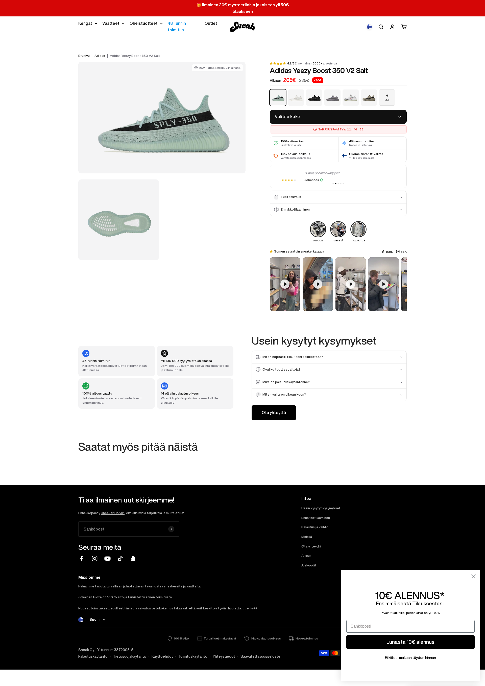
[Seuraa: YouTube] (107, 558)
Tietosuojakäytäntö (129, 656)
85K (404, 251)
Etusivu (84, 55)
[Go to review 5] (343, 183)
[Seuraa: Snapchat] (133, 558)
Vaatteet (110, 23)
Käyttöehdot (162, 656)
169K (389, 251)
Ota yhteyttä (274, 412)
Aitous (306, 555)
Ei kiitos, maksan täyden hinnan (410, 657)
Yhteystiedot (224, 656)
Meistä (306, 536)
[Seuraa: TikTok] (120, 558)
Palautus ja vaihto (314, 527)
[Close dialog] (473, 576)
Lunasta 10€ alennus (410, 642)
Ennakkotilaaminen (315, 517)
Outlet (211, 23)
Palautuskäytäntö (93, 656)
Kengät (85, 23)
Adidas (99, 55)
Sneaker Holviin (113, 513)
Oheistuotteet (144, 23)
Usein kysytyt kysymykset (321, 508)
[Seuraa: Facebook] (81, 558)
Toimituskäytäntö (192, 656)
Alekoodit (309, 565)
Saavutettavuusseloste (260, 656)
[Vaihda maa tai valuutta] (369, 26)
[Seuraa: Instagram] (94, 558)
